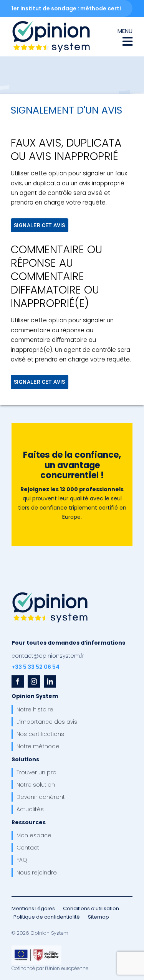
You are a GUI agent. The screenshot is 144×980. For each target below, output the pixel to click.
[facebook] (18, 681)
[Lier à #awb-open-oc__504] (127, 41)
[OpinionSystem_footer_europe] (36, 948)
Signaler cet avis (39, 225)
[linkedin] (50, 681)
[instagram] (34, 681)
